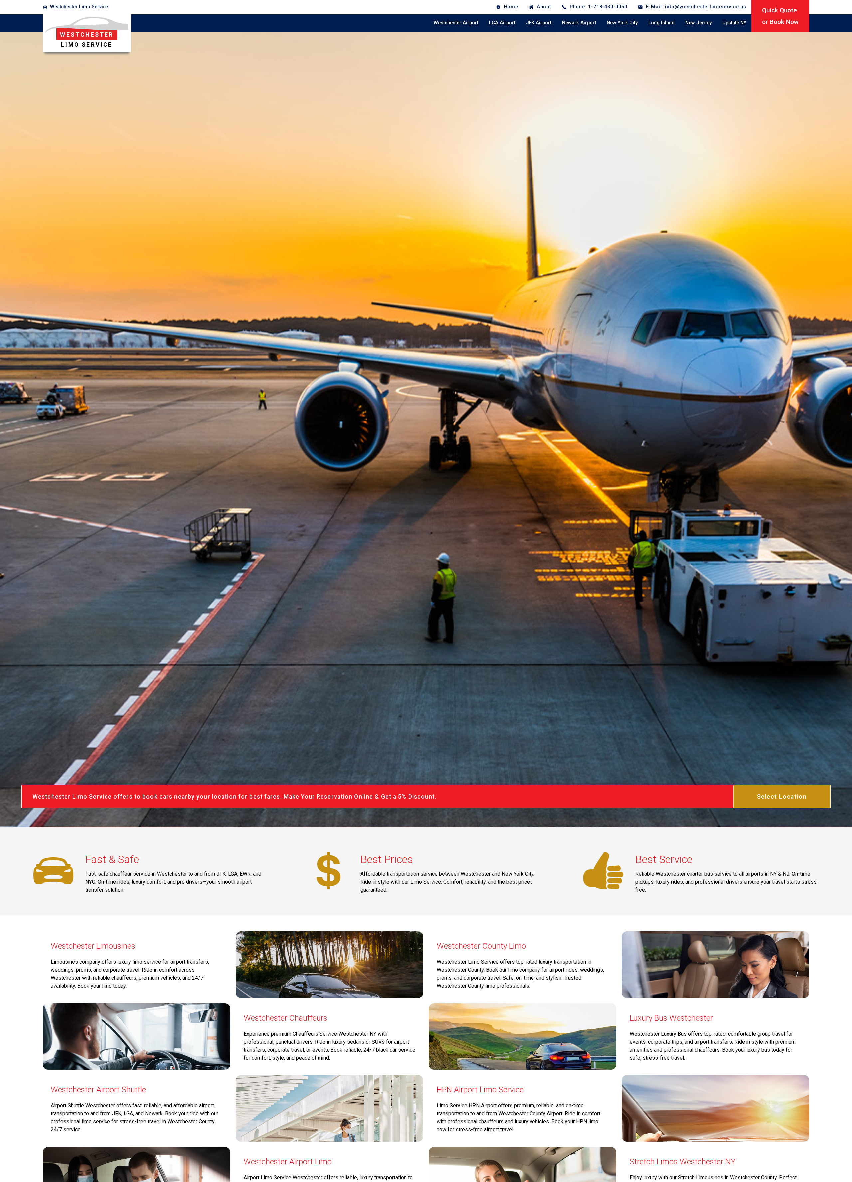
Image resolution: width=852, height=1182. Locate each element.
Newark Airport (579, 23)
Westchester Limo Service (79, 7)
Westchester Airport (456, 23)
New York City (622, 23)
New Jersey (698, 23)
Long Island (661, 23)
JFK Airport (538, 23)
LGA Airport (502, 23)
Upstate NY (734, 23)
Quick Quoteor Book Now (780, 16)
